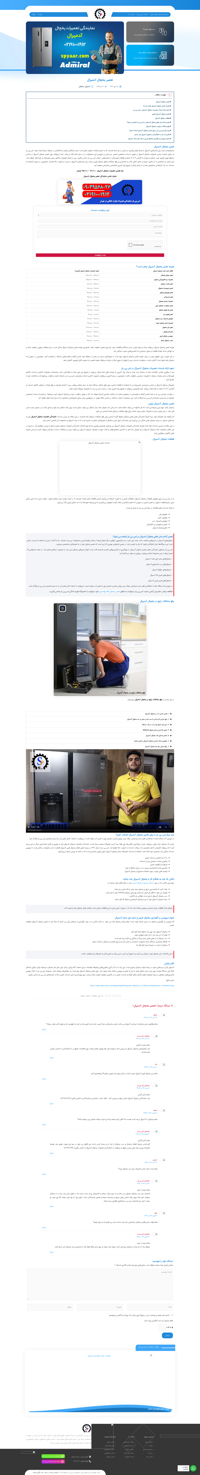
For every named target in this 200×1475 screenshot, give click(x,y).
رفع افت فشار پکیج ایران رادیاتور (158, 1409)
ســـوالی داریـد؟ (149, 29)
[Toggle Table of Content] (169, 95)
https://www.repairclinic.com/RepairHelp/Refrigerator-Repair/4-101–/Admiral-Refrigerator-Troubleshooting (132, 985)
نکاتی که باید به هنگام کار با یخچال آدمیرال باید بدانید (152, 134)
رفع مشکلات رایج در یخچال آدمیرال (158, 126)
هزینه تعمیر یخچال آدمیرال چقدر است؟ (156, 106)
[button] (100, 713)
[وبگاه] (50, 1307)
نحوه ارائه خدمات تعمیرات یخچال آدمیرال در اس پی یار (151, 110)
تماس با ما (131, 14)
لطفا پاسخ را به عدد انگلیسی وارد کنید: (158, 1320)
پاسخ (44, 1029)
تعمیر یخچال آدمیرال (163, 102)
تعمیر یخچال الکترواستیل (109, 591)
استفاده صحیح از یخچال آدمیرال (143, 883)
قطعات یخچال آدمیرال (162, 118)
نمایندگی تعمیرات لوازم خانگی (159, 14)
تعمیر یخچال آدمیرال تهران (161, 114)
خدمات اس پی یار (142, 14)
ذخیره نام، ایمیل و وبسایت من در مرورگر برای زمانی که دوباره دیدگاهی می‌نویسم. (139, 1315)
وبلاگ (33, 14)
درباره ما (40, 14)
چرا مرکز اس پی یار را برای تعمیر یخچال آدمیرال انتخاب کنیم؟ (149, 130)
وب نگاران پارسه (38, 1472)
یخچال (81, 86)
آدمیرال (87, 86)
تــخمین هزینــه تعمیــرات (147, 52)
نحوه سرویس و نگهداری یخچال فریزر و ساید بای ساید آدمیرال (149, 138)
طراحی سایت (53, 1472)
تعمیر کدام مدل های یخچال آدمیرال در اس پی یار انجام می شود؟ (148, 122)
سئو (46, 1472)
